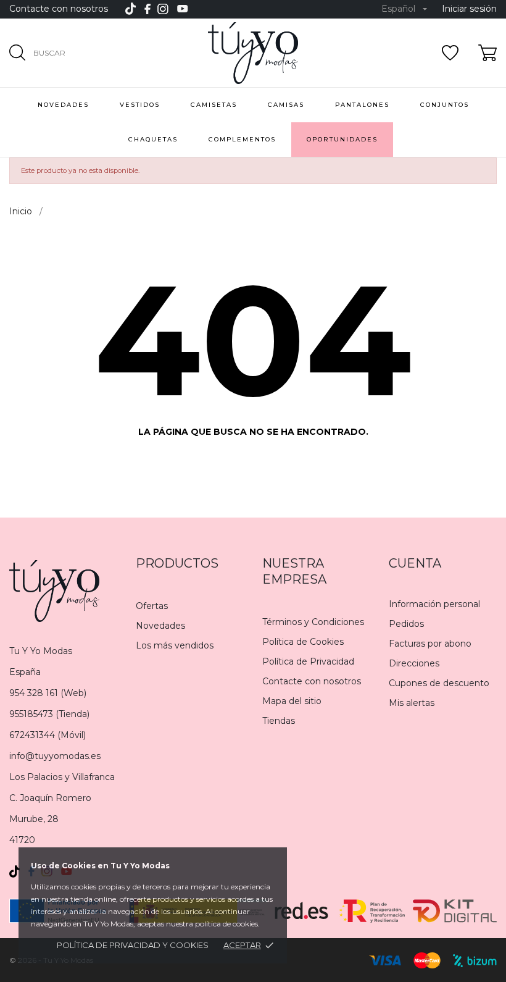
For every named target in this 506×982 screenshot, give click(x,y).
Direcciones (414, 663)
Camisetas (214, 104)
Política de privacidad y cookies (133, 945)
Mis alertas (411, 702)
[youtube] (182, 8)
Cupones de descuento (439, 683)
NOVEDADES (63, 104)
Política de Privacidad (308, 661)
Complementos (242, 139)
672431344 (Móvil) (47, 735)
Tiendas (278, 720)
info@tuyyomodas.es (55, 756)
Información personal (434, 604)
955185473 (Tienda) (49, 714)
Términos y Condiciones (313, 621)
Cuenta (415, 563)
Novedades (160, 625)
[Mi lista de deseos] (450, 53)
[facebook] (147, 9)
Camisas (286, 104)
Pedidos (406, 623)
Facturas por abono (430, 643)
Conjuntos (444, 104)
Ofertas (152, 605)
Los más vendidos (175, 645)
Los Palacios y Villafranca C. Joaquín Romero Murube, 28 (62, 798)
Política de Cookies (303, 641)
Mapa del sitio (291, 701)
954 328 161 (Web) (47, 693)
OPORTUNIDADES (342, 139)
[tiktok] (130, 8)
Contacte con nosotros (58, 8)
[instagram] (162, 9)
